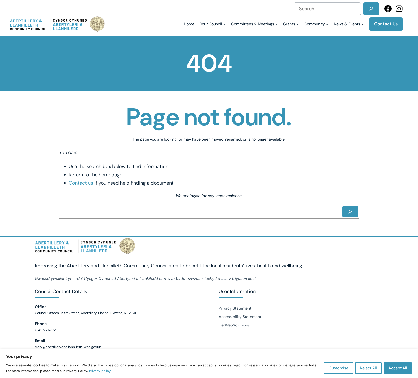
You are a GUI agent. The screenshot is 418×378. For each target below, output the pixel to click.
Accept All (397, 368)
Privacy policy (100, 371)
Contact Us (386, 24)
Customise (338, 368)
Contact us (81, 183)
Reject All (368, 368)
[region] (209, 363)
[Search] (371, 8)
